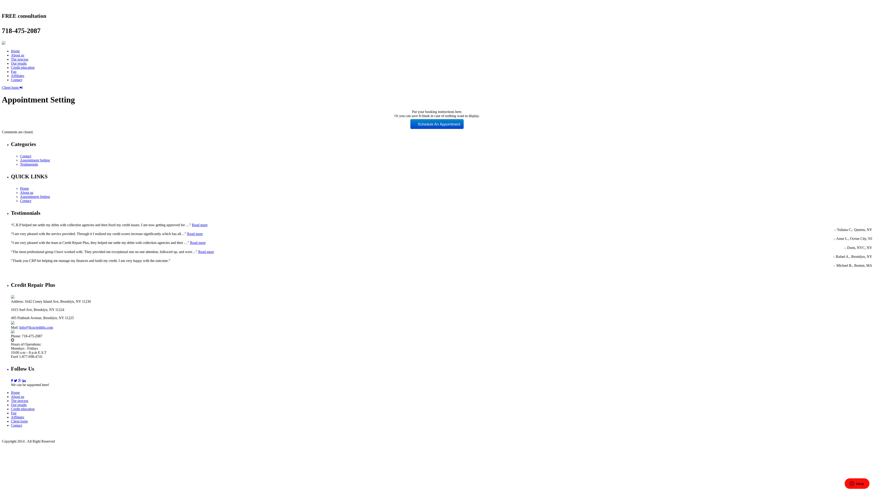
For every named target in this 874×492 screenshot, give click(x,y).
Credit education (23, 67)
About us (17, 55)
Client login (11, 88)
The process (19, 59)
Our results (19, 63)
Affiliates (17, 76)
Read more (200, 225)
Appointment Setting (35, 160)
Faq (13, 72)
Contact (16, 80)
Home (15, 51)
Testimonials (29, 164)
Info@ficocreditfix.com (36, 327)
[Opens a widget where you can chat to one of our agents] (856, 484)
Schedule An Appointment (438, 124)
